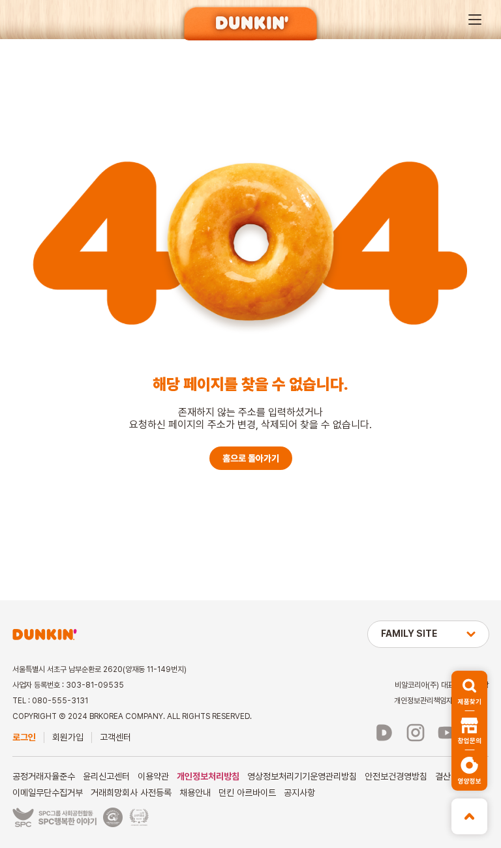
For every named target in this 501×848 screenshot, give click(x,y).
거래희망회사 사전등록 (131, 792)
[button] (474, 19)
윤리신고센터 (106, 776)
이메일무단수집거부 (47, 792)
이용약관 (153, 776)
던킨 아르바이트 (247, 792)
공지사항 (299, 792)
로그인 (24, 737)
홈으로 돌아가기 (250, 458)
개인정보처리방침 (208, 776)
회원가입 (68, 737)
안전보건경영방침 (396, 776)
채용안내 (195, 792)
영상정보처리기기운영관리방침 (302, 776)
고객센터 (115, 737)
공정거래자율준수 (43, 776)
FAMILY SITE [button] (409, 633)
